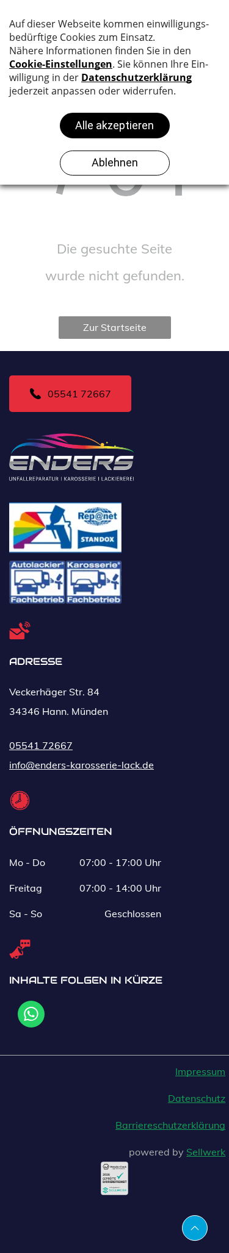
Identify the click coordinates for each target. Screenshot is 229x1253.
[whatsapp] (31, 1016)
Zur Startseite (115, 327)
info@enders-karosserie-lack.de (81, 765)
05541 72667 (41, 745)
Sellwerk (205, 1152)
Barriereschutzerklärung (170, 1125)
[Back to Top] (195, 1228)
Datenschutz (196, 1098)
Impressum (200, 1071)
